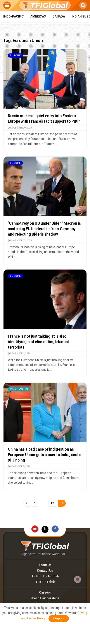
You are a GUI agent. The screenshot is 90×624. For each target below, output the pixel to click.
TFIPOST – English (45, 576)
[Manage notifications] (77, 579)
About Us (45, 565)
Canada (58, 16)
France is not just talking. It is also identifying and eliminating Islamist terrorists (38, 341)
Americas (38, 16)
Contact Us (45, 570)
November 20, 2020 (21, 128)
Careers (45, 592)
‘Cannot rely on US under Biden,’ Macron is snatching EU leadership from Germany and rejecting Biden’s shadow (44, 228)
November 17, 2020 (21, 240)
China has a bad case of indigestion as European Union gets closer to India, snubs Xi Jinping (44, 454)
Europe (15, 55)
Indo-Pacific (13, 16)
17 (52, 503)
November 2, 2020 (20, 466)
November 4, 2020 (20, 353)
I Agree (58, 618)
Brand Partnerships (45, 598)
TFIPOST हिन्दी (45, 582)
